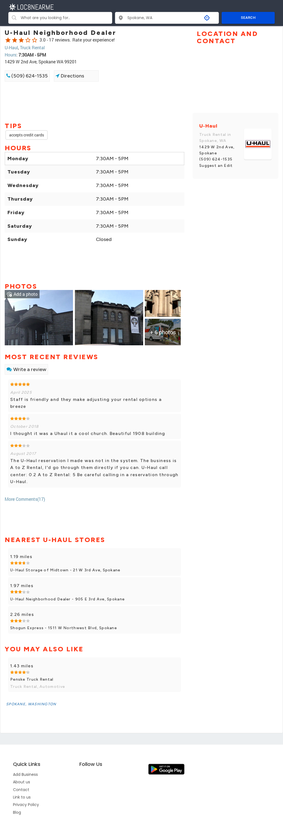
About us (21, 782)
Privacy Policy (26, 804)
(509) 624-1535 (29, 76)
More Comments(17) (25, 499)
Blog (17, 812)
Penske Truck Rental (32, 679)
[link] (39, 317)
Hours (10, 55)
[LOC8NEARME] (31, 6)
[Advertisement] (94, 101)
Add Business (25, 774)
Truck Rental (32, 47)
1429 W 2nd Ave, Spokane (217, 150)
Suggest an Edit (216, 165)
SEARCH (248, 17)
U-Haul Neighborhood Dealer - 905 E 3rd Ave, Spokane (67, 599)
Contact (21, 789)
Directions (71, 76)
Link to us (22, 797)
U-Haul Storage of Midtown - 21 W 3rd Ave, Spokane (65, 570)
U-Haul (11, 47)
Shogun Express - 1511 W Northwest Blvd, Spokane (63, 628)
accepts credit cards (26, 135)
